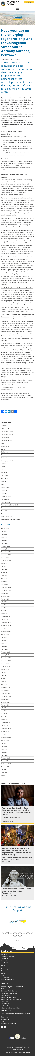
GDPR (3, 965)
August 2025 (5, 564)
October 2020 (5, 734)
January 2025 (5, 584)
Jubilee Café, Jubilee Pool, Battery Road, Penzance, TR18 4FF (17, 102)
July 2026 (4, 531)
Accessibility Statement (8, 956)
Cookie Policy (26, 1047)
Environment (5, 452)
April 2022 (4, 681)
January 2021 (5, 726)
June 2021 (4, 711)
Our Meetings (5, 977)
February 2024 (5, 617)
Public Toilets (5, 499)
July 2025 (4, 567)
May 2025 (4, 572)
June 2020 (4, 746)
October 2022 (5, 664)
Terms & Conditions (9, 1047)
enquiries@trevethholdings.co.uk (11, 168)
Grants (3, 467)
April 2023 (4, 646)
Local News (14, 59)
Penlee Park (4, 490)
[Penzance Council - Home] (17, 3)
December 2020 (6, 728)
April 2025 (4, 575)
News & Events (5, 961)
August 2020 (5, 740)
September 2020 (6, 737)
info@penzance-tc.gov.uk (8, 1023)
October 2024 (5, 593)
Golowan (3, 464)
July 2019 (4, 770)
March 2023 (4, 649)
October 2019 (5, 761)
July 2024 (4, 602)
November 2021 (6, 696)
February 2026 (5, 546)
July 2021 (4, 708)
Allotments (4, 425)
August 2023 (5, 634)
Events (9, 59)
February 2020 (5, 758)
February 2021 (5, 723)
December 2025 (6, 552)
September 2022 (6, 667)
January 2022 (5, 690)
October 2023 (5, 628)
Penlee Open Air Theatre (8, 997)
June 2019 (4, 773)
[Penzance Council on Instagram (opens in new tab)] (5, 1027)
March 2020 (4, 755)
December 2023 (6, 622)
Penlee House (5, 487)
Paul (2, 484)
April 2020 (4, 752)
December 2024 (6, 587)
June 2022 (4, 675)
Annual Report (5, 969)
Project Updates (6, 496)
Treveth (24, 106)
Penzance (19, 59)
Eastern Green (5, 446)
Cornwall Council (17, 186)
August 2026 (5, 528)
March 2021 (4, 720)
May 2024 (4, 608)
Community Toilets (7, 434)
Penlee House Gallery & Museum (11, 999)
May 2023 (4, 643)
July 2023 (4, 637)
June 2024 (4, 605)
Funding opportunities (8, 461)
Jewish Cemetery (6, 995)
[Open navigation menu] (17, 9)
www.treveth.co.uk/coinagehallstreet (12, 120)
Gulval (3, 470)
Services (3, 508)
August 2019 (5, 767)
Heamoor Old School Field (9, 993)
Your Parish (4, 963)
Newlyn (3, 481)
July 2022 (4, 673)
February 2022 (5, 687)
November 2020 (6, 731)
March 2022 (4, 684)
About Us (4, 954)
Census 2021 (5, 428)
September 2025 (6, 561)
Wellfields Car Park (6, 517)
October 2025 (5, 558)
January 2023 (5, 655)
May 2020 (4, 749)
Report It (28, 2)
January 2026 (5, 549)
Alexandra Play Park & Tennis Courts (12, 987)
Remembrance (5, 502)
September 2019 (6, 764)
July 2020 (4, 743)
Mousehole (4, 478)
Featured (4, 458)
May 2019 (4, 776)
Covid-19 (3, 443)
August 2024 (5, 599)
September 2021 (6, 702)
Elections (4, 449)
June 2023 (4, 640)
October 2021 (5, 699)
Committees (4, 971)
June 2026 (4, 534)
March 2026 (4, 543)
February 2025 (5, 581)
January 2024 (5, 620)
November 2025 (6, 555)
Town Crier (4, 511)
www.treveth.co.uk (6, 390)
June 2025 (4, 569)
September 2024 (6, 596)
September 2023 (6, 631)
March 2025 (4, 578)
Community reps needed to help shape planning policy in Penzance (16, 890)
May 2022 (4, 678)
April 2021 (4, 717)
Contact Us (4, 959)
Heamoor (4, 472)
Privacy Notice (18, 1047)
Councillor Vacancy (6, 440)
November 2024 (6, 590)
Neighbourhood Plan (7, 979)
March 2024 (4, 614)
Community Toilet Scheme (9, 991)
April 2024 (4, 611)
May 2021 (4, 714)
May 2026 (4, 537)
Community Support (7, 431)
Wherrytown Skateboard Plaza (10, 520)
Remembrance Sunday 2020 (9, 505)
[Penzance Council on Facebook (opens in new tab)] (2, 1027)
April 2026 (4, 540)
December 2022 (6, 658)
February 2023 (5, 652)
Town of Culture (6, 514)
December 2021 (6, 693)
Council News (5, 437)
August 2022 (5, 670)
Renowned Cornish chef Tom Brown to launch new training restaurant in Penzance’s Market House (17, 811)
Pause (17, 940)
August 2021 (5, 705)
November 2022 (6, 661)
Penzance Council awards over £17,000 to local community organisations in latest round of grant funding (16, 851)
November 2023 (6, 625)
